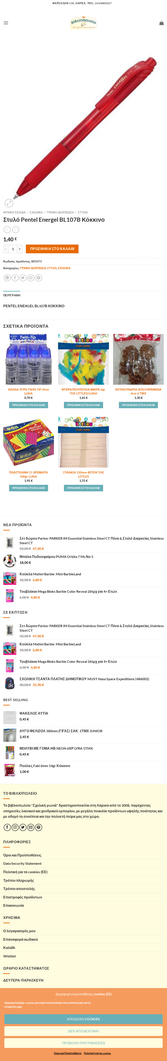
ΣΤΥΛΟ (83, 212)
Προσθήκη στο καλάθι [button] (28, 405)
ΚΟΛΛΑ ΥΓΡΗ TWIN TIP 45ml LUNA (28, 391)
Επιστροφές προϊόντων (22, 897)
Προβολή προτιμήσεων (83, 1043)
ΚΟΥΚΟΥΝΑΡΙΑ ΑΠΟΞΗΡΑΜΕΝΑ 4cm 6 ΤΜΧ (138, 391)
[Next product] (7, 229)
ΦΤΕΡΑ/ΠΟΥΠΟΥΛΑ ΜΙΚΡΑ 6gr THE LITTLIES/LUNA (83, 391)
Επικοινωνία (13, 905)
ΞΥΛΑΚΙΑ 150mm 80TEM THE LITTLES (83, 474)
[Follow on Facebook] (7, 827)
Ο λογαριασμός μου (19, 931)
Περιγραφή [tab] (11, 295)
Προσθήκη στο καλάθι (52, 249)
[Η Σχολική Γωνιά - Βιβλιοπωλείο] (83, 22)
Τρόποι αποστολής (19, 888)
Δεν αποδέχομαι (83, 1031)
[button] (5, 22)
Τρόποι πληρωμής (18, 880)
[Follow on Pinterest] (38, 827)
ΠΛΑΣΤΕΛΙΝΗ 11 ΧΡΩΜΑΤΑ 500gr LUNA (28, 474)
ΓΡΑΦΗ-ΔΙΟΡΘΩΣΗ (60, 212)
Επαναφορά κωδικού (20, 939)
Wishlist (9, 956)
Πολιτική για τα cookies (97, 1053)
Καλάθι (9, 947)
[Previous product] (15, 229)
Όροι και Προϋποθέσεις (68, 1053)
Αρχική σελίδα (14, 212)
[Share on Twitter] (23, 278)
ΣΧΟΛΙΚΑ (36, 212)
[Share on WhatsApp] (7, 278)
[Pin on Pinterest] (38, 278)
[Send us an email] (30, 827)
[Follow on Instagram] (15, 827)
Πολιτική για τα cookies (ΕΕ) (25, 872)
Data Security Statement (22, 863)
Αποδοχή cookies (83, 1019)
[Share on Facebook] (15, 278)
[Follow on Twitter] (23, 827)
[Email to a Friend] (30, 278)
